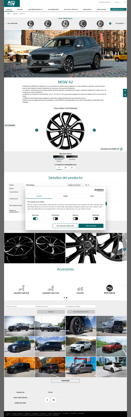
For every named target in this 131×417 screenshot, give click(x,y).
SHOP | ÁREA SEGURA (20, 397)
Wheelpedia (87, 9)
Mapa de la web (57, 413)
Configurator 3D (118, 9)
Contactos (20, 392)
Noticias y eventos (71, 9)
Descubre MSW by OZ (35, 9)
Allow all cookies (91, 226)
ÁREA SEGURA (101, 9)
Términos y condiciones (17, 413)
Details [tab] (65, 196)
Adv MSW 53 (73, 413)
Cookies (50, 413)
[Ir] (124, 2)
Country (117, 2)
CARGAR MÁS (65, 380)
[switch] (55, 218)
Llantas (9, 9)
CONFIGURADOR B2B (105, 2)
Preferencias (43, 413)
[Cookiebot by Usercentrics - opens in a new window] (96, 190)
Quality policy (35, 413)
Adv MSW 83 (66, 413)
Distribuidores (53, 9)
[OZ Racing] (35, 3)
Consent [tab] (38, 196)
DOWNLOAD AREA (20, 403)
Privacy (8, 413)
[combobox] (21, 306)
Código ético (27, 413)
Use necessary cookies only (65, 226)
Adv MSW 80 (81, 413)
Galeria (20, 9)
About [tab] (92, 196)
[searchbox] (21, 306)
